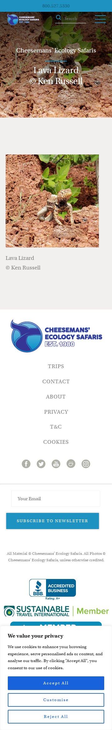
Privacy (56, 412)
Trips (56, 366)
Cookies (56, 442)
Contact (56, 381)
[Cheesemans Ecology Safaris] (23, 19)
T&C (56, 427)
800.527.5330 (56, 6)
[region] (56, 678)
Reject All (56, 716)
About (56, 397)
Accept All (56, 683)
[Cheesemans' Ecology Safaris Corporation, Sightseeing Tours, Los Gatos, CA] (52, 589)
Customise (56, 699)
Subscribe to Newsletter (52, 520)
